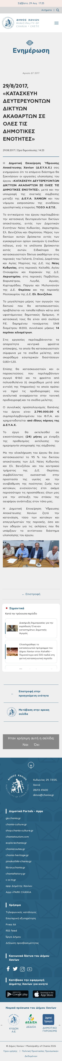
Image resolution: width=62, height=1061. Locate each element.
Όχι (36, 744)
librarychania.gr (15, 867)
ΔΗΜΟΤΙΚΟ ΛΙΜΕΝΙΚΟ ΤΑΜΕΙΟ (15, 1031)
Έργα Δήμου (13, 937)
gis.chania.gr (13, 818)
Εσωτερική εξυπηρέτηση (21, 918)
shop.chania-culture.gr (19, 830)
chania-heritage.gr (17, 855)
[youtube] (29, 969)
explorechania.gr (16, 843)
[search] (57, 10)
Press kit (11, 924)
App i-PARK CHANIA (18, 892)
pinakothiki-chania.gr (19, 861)
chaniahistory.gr (15, 873)
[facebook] (8, 969)
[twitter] (15, 969)
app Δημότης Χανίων (19, 886)
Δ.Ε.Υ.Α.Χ (31, 1028)
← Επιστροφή (31, 594)
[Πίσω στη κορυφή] (31, 765)
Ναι (25, 744)
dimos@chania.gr (43, 795)
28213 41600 (40, 790)
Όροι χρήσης (10, 1051)
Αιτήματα (46, 10)
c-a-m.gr (11, 880)
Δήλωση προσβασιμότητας (22, 943)
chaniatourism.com (17, 837)
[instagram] (22, 969)
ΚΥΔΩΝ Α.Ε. (48, 1030)
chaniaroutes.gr (15, 849)
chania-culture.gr (16, 824)
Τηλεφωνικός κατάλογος (21, 912)
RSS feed (11, 930)
